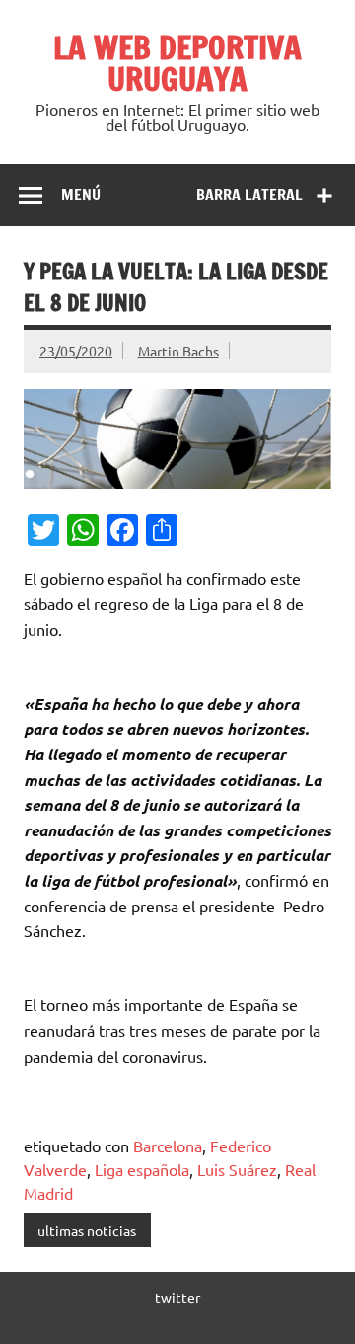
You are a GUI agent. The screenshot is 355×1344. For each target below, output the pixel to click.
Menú (81, 194)
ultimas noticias (86, 1230)
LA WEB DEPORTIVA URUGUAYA (177, 63)
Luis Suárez (237, 1169)
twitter (177, 1297)
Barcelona (167, 1145)
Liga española (142, 1169)
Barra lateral (249, 194)
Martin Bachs (178, 350)
